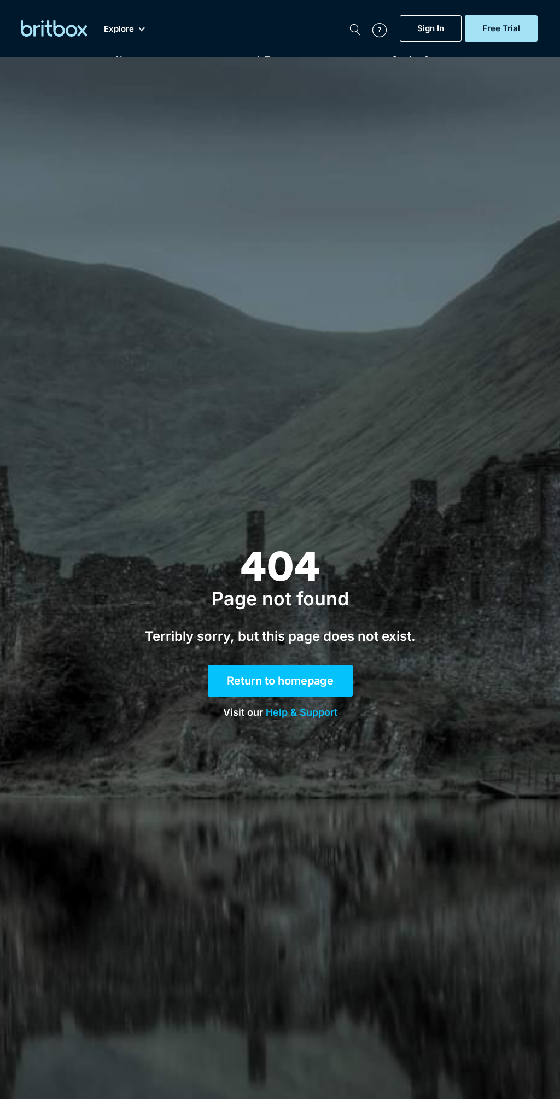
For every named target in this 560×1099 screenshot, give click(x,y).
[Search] (355, 28)
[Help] (374, 28)
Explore (119, 29)
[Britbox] (54, 28)
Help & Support (301, 712)
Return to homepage (280, 680)
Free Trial (501, 28)
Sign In (430, 28)
